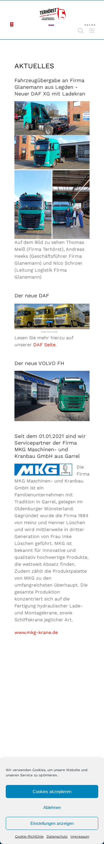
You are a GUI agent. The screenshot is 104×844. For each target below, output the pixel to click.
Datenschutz (57, 836)
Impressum (79, 836)
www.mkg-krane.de (36, 632)
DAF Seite (44, 344)
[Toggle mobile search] (80, 30)
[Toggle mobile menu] (92, 30)
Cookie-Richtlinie (29, 836)
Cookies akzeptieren (52, 791)
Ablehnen (52, 807)
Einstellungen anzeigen (52, 823)
